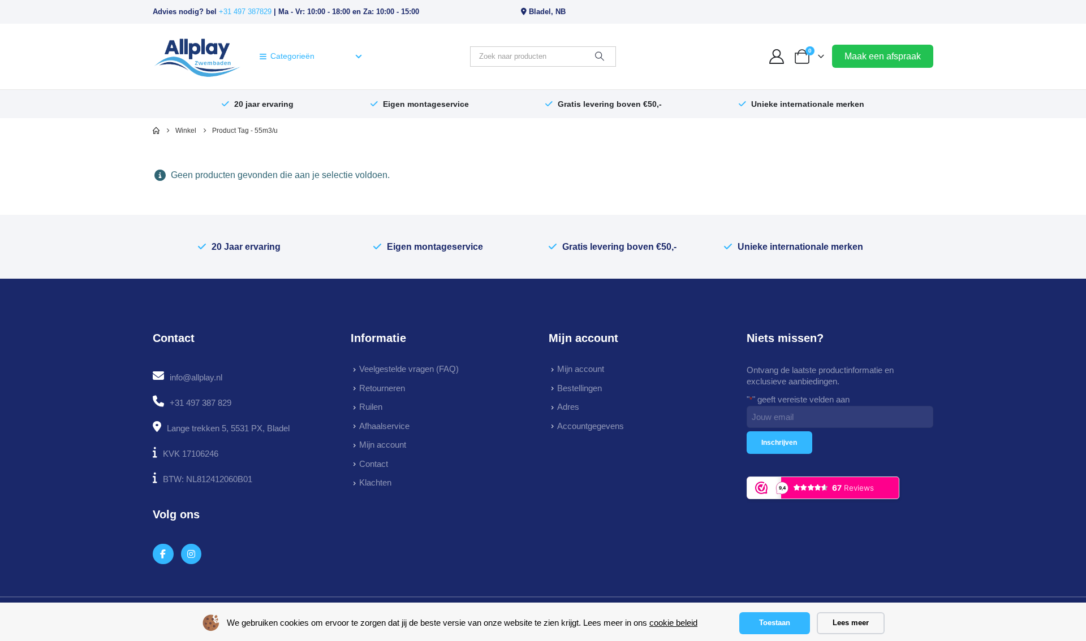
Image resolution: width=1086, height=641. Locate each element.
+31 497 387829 (245, 11)
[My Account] (777, 56)
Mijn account (382, 444)
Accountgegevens (590, 426)
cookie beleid (673, 622)
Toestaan (774, 622)
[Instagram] (191, 554)
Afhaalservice (384, 426)
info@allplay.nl (196, 377)
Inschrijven (779, 443)
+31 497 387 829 (200, 403)
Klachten (375, 482)
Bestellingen (579, 388)
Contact (373, 464)
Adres (568, 407)
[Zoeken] (599, 56)
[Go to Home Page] (156, 130)
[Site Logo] (197, 56)
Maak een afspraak (882, 56)
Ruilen (370, 407)
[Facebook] (163, 554)
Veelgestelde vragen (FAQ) (409, 369)
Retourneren (382, 388)
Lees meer (851, 622)
